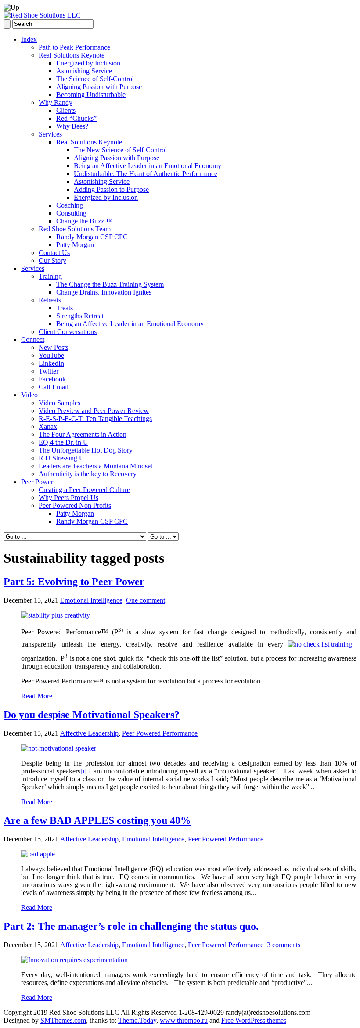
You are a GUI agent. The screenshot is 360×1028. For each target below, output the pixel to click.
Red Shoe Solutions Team (75, 229)
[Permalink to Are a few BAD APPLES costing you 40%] (38, 854)
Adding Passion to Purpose (111, 189)
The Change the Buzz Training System (110, 284)
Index (29, 39)
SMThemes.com (63, 1020)
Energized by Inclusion (88, 63)
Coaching (69, 205)
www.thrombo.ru (184, 1020)
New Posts (53, 347)
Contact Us (54, 252)
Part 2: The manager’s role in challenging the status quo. (131, 926)
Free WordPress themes (253, 1020)
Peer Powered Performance (160, 733)
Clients (66, 110)
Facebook (52, 379)
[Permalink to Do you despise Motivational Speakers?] (58, 748)
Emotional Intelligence (91, 600)
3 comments (283, 945)
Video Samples (59, 402)
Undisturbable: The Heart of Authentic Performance (145, 173)
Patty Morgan (75, 244)
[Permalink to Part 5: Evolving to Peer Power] (55, 615)
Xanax (48, 426)
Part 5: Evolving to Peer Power (74, 581)
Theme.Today (137, 1020)
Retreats (50, 300)
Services (50, 134)
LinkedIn (51, 363)
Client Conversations (68, 331)
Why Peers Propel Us (68, 497)
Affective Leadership (89, 733)
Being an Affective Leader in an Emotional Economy (147, 165)
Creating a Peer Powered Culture (84, 489)
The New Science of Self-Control (120, 150)
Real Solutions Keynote (71, 55)
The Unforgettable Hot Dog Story (86, 450)
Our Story (52, 260)
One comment (145, 600)
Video (29, 395)
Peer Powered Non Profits (75, 505)
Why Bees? (72, 126)
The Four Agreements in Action (82, 434)
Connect (32, 339)
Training (50, 276)
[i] (83, 771)
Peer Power (37, 481)
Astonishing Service (84, 71)
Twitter (48, 371)
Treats (64, 308)
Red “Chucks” (76, 118)
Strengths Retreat (80, 316)
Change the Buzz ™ (84, 221)
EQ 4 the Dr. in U (63, 442)
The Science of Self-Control (95, 79)
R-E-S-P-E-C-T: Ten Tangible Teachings (95, 418)
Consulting (71, 213)
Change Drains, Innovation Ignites (103, 292)
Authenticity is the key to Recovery (88, 474)
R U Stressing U (61, 458)
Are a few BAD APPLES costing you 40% (97, 820)
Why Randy (55, 102)
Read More (36, 696)
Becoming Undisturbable (91, 94)
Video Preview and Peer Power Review (94, 410)
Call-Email (53, 387)
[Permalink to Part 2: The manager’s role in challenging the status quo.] (74, 959)
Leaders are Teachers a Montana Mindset (95, 466)
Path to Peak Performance (74, 47)
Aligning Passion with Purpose (99, 86)
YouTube (51, 355)
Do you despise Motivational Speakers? (92, 714)
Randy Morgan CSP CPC (92, 237)
